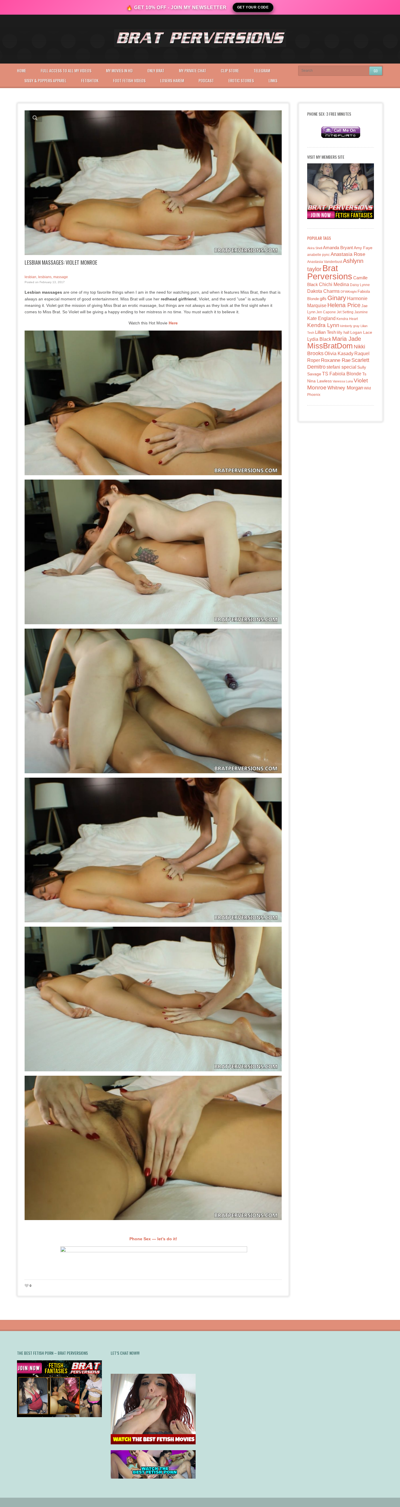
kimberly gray (350, 326)
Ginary (336, 298)
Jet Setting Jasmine (352, 312)
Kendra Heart (347, 319)
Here (173, 323)
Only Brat (155, 70)
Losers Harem (172, 80)
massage (60, 277)
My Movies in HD (119, 70)
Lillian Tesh (325, 332)
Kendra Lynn (323, 325)
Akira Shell (314, 248)
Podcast (206, 80)
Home (21, 70)
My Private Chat (192, 70)
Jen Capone (326, 312)
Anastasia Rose (348, 254)
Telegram (262, 70)
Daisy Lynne (360, 285)
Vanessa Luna (343, 381)
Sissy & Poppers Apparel (45, 80)
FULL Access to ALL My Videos (66, 70)
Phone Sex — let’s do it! (153, 1238)
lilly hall (343, 332)
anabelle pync (318, 255)
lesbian (30, 277)
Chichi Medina (334, 284)
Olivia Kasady (338, 353)
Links (273, 80)
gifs (323, 298)
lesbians (45, 277)
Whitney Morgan (345, 388)
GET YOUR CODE (253, 7)
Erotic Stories (241, 80)
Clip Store (230, 70)
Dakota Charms (323, 291)
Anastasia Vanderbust (324, 262)
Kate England (321, 318)
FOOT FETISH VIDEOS (129, 80)
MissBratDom (330, 345)
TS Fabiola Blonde (341, 373)
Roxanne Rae (336, 360)
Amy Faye (363, 247)
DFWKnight (349, 291)
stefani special (341, 367)
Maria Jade (346, 339)
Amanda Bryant (338, 247)
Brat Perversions (329, 272)
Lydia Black (319, 339)
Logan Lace (361, 332)
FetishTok (89, 80)
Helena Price (343, 305)
